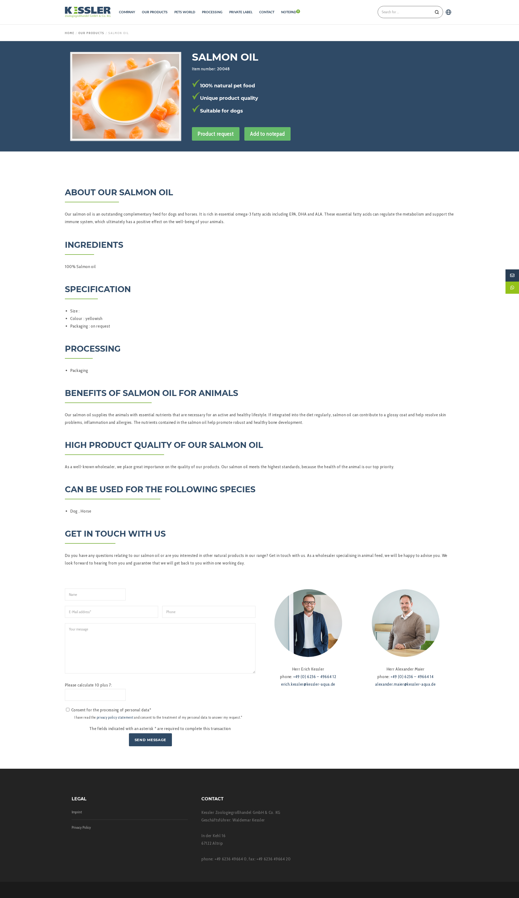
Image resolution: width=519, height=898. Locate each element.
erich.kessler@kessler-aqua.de (308, 684)
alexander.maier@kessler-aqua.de (405, 684)
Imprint (77, 812)
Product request (216, 133)
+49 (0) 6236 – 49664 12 (314, 676)
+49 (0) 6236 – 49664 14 (412, 676)
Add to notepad (267, 133)
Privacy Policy (81, 827)
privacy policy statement (115, 717)
